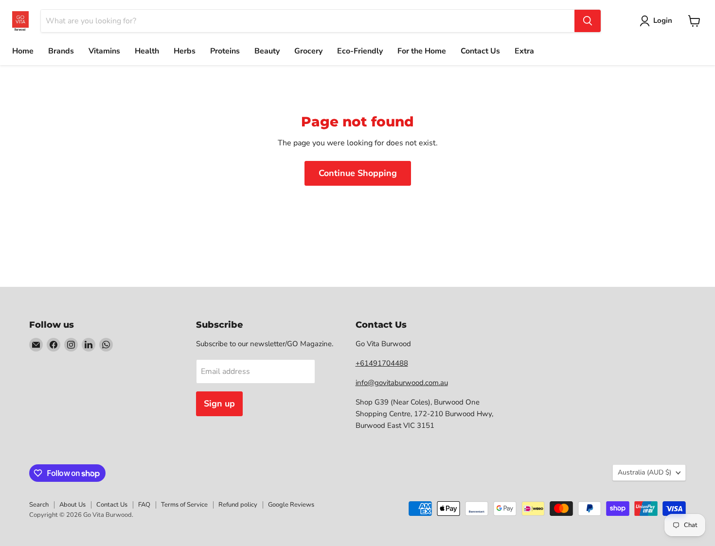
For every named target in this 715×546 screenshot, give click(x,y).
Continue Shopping (358, 173)
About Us (72, 504)
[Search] (587, 21)
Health (147, 51)
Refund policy (237, 504)
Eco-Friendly (360, 51)
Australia (644, 472)
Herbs (185, 51)
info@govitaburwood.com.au (402, 382)
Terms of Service (184, 504)
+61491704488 (382, 363)
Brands (61, 51)
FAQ (144, 504)
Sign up (219, 403)
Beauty (267, 51)
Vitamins (104, 51)
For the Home (421, 51)
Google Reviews (291, 504)
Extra (524, 51)
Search (39, 504)
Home (23, 51)
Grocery (308, 51)
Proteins (225, 51)
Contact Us (480, 51)
